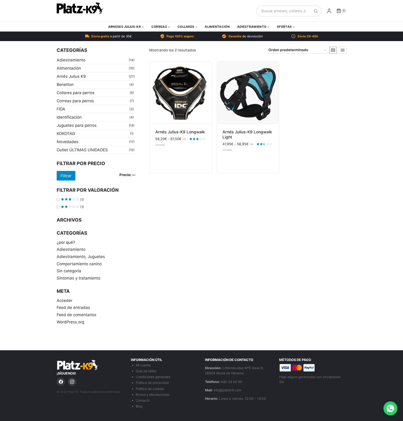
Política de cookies (150, 389)
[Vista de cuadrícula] (333, 50)
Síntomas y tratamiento (78, 278)
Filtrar (66, 175)
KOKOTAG (66, 133)
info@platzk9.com (227, 390)
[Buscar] (315, 11)
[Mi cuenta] (329, 11)
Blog (139, 406)
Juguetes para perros (77, 125)
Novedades (67, 141)
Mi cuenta (143, 365)
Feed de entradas (73, 307)
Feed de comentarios (76, 314)
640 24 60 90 (231, 382)
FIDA (61, 109)
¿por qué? (66, 242)
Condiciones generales (153, 377)
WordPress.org (70, 322)
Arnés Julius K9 (71, 76)
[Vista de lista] (342, 50)
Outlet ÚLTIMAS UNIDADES (82, 150)
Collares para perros (75, 92)
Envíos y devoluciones (152, 394)
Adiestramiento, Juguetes (81, 256)
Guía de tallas (146, 371)
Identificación (69, 117)
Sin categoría (69, 271)
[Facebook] (61, 382)
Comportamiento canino (79, 264)
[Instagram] (72, 382)
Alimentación (217, 26)
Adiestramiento (71, 60)
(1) (72, 200)
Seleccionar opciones (180, 156)
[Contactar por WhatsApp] (390, 408)
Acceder (64, 300)
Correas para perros (75, 101)
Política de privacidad (152, 383)
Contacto (143, 400)
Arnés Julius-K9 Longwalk (180, 132)
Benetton (65, 84)
